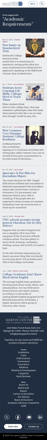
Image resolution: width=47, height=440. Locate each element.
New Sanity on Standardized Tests (12, 48)
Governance (23, 361)
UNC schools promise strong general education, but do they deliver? (22, 222)
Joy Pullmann (19, 127)
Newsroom (23, 388)
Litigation (23, 373)
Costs (23, 355)
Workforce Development (23, 370)
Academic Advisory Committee (23, 403)
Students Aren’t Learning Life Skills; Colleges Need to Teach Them (12, 93)
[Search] (41, 3)
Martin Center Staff (20, 271)
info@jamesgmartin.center (23, 334)
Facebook (18, 417)
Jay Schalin (18, 170)
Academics (23, 352)
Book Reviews (23, 376)
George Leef (19, 216)
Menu (32, 4)
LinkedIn (40, 417)
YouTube (29, 417)
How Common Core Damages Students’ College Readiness (13, 135)
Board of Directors (23, 400)
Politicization (23, 358)
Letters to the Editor (23, 394)
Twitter (7, 417)
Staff (23, 406)
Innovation (23, 364)
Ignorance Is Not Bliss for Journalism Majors (19, 175)
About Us (23, 385)
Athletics (23, 367)
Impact (23, 391)
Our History (23, 397)
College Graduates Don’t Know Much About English (22, 276)
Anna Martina (18, 84)
